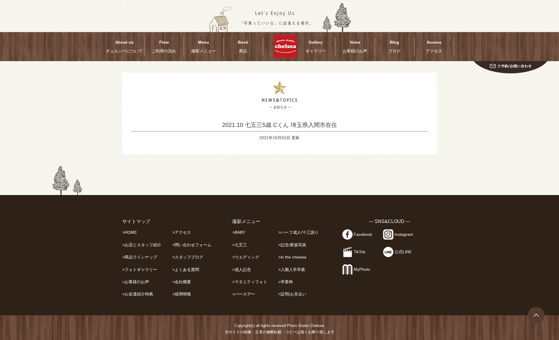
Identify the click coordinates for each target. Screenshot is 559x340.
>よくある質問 (185, 270)
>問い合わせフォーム (191, 245)
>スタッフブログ (187, 257)
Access (434, 46)
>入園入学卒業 (291, 270)
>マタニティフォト (249, 282)
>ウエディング (245, 257)
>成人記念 (241, 270)
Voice (355, 46)
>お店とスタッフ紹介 (141, 245)
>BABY (238, 232)
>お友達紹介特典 (137, 294)
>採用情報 (181, 294)
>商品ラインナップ (139, 257)
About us (124, 46)
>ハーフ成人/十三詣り (298, 232)
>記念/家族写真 (292, 245)
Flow (164, 46)
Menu (203, 46)
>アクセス (181, 232)
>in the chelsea (292, 257)
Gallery (315, 46)
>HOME (129, 232)
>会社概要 (181, 282)
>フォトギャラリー (139, 270)
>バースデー (243, 294)
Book (243, 46)
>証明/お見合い (292, 294)
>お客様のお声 (135, 282)
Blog (394, 46)
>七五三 (239, 245)
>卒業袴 (285, 282)
